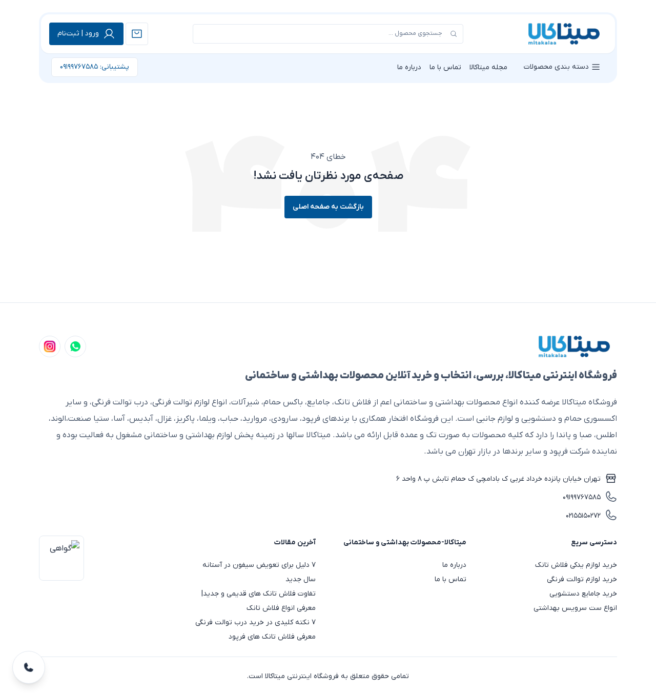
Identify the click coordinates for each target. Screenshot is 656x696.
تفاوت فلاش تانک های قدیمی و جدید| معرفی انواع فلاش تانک (258, 601)
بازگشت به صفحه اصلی (328, 207)
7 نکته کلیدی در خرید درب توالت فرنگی (255, 622)
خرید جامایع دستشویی (583, 594)
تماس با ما (445, 67)
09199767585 (582, 497)
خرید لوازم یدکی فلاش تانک (576, 565)
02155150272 (583, 516)
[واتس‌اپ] (75, 346)
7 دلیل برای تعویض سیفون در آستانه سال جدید (259, 572)
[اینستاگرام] (49, 346)
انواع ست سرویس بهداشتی (575, 608)
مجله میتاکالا (488, 67)
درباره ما (409, 67)
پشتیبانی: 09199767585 (94, 67)
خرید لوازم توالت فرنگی (582, 579)
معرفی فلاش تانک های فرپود (272, 637)
